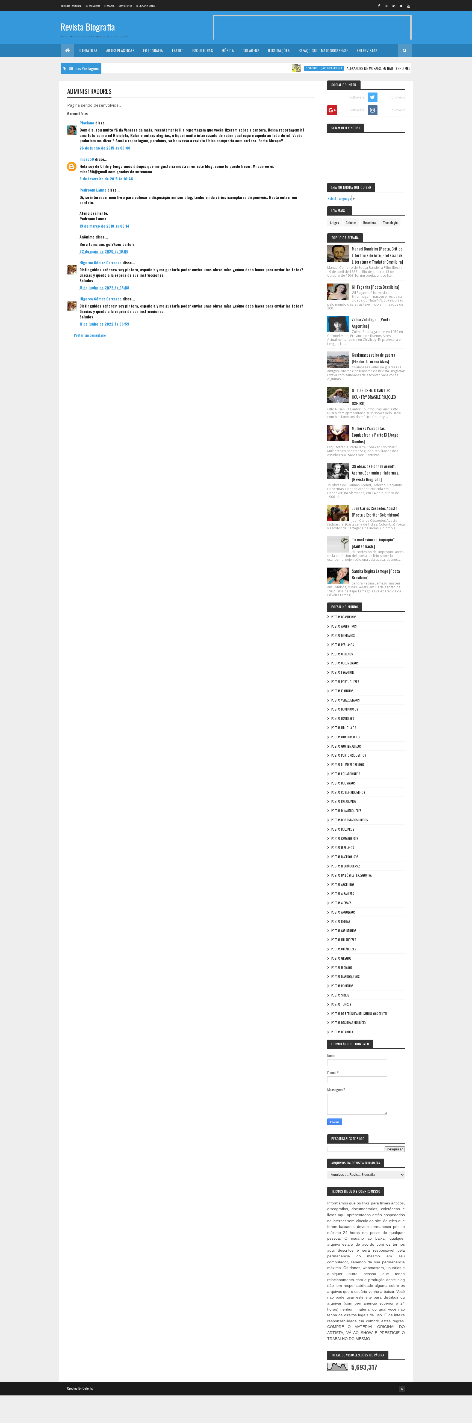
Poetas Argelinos (342, 884)
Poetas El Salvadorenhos (347, 764)
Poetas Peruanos (342, 645)
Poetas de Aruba (342, 1032)
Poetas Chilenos (342, 654)
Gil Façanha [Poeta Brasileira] (375, 287)
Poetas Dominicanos (344, 709)
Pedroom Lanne (92, 190)
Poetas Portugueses (345, 681)
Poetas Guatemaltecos (346, 746)
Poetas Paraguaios (343, 801)
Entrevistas (367, 50)
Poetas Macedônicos (344, 857)
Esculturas (202, 50)
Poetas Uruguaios (343, 728)
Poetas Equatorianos (345, 774)
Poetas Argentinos (343, 626)
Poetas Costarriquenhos (348, 792)
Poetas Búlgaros (342, 829)
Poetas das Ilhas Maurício (348, 1023)
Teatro (178, 50)
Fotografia (153, 50)
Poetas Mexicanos (343, 635)
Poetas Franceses (342, 718)
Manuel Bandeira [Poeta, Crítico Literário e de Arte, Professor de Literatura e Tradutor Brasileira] (377, 255)
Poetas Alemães (341, 903)
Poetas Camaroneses (344, 838)
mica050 (86, 159)
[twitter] (401, 6)
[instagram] (387, 6)
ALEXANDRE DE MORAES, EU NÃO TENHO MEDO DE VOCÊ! (367, 68)
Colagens (251, 50)
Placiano (86, 123)
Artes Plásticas (120, 50)
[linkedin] (394, 6)
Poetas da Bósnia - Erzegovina (351, 875)
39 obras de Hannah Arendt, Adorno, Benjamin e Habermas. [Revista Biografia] (375, 472)
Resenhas (369, 222)
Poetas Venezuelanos (345, 700)
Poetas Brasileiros (343, 617)
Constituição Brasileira (304, 68)
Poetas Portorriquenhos (348, 755)
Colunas (351, 222)
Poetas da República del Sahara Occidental (359, 1014)
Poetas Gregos (341, 958)
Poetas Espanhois (342, 672)
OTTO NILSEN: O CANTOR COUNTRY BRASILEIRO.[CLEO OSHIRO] (374, 396)
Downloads (125, 6)
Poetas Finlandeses (343, 940)
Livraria (109, 6)
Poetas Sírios (340, 995)
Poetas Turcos (341, 1004)
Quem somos (92, 6)
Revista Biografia (88, 26)
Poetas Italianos (342, 691)
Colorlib (87, 1388)
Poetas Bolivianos (343, 783)
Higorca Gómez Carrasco (100, 262)
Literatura (88, 50)
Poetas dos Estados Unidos (349, 820)
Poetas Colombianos (344, 663)
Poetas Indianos (341, 967)
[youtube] (409, 6)
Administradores (71, 6)
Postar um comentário (90, 335)
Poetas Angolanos (343, 912)
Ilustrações (279, 50)
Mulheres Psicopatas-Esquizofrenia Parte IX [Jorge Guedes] (375, 434)
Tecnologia (390, 222)
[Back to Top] (402, 1389)
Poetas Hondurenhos (345, 737)
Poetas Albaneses (342, 893)
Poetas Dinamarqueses (346, 811)
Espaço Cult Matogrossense (323, 50)
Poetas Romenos (342, 986)
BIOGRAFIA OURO (145, 6)
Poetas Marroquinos (345, 976)
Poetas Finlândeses (343, 949)
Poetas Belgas (340, 921)
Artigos (334, 222)
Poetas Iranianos (342, 847)
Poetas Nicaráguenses (345, 866)
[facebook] (379, 6)
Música (228, 50)
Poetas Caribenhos (343, 931)
